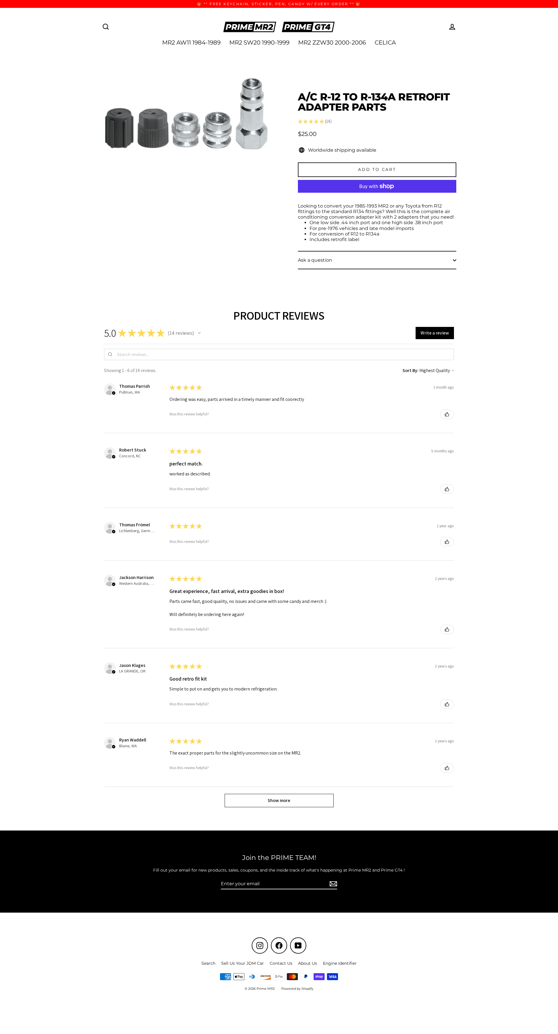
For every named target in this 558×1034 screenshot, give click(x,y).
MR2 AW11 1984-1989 (191, 42)
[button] (199, 333)
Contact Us (281, 963)
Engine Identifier (340, 963)
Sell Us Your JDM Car (242, 963)
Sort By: (411, 370)
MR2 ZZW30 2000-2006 (332, 42)
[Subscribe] (332, 884)
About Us (307, 963)
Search (208, 963)
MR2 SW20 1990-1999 (259, 42)
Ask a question (315, 260)
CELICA (385, 42)
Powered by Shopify (297, 989)
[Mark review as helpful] (447, 414)
